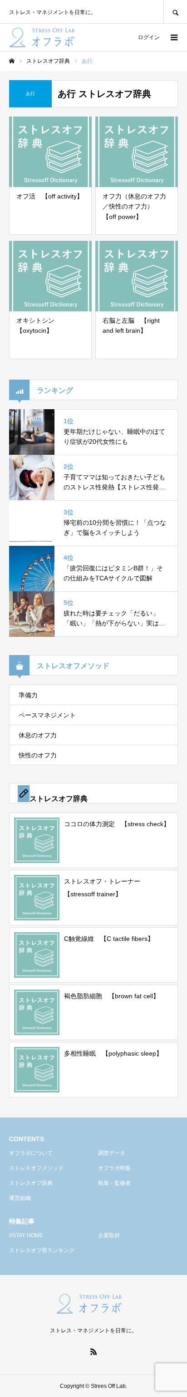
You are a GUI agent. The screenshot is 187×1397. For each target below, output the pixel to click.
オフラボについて (31, 1153)
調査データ (111, 1153)
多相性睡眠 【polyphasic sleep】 (113, 1053)
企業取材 (109, 1235)
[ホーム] (12, 61)
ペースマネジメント (47, 715)
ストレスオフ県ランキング (41, 1250)
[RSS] (93, 1351)
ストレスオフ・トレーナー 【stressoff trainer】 (105, 888)
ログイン (149, 37)
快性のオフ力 (38, 755)
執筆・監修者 (114, 1183)
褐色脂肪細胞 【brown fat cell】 (111, 996)
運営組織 (20, 1198)
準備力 (28, 695)
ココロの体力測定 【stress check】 (117, 824)
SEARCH (175, 11)
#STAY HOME (26, 1235)
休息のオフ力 (38, 735)
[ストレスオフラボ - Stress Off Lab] (46, 37)
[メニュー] (173, 37)
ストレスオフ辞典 (31, 1183)
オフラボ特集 (114, 1168)
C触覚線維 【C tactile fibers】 (109, 938)
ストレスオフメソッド (36, 1168)
